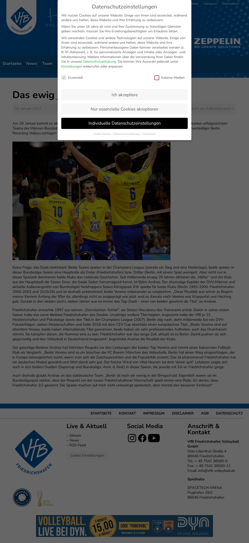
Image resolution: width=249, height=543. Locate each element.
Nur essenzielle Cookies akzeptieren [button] (124, 109)
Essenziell (75, 77)
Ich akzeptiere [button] (125, 95)
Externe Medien (173, 77)
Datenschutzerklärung (99, 61)
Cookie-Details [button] (102, 134)
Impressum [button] (149, 134)
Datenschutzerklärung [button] (127, 134)
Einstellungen (71, 66)
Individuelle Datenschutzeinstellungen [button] (125, 123)
